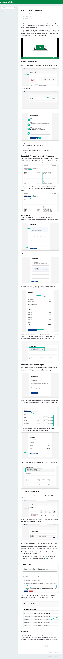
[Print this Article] (58, 10)
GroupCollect (50, 656)
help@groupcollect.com (35, 641)
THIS (22, 221)
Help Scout (60, 656)
